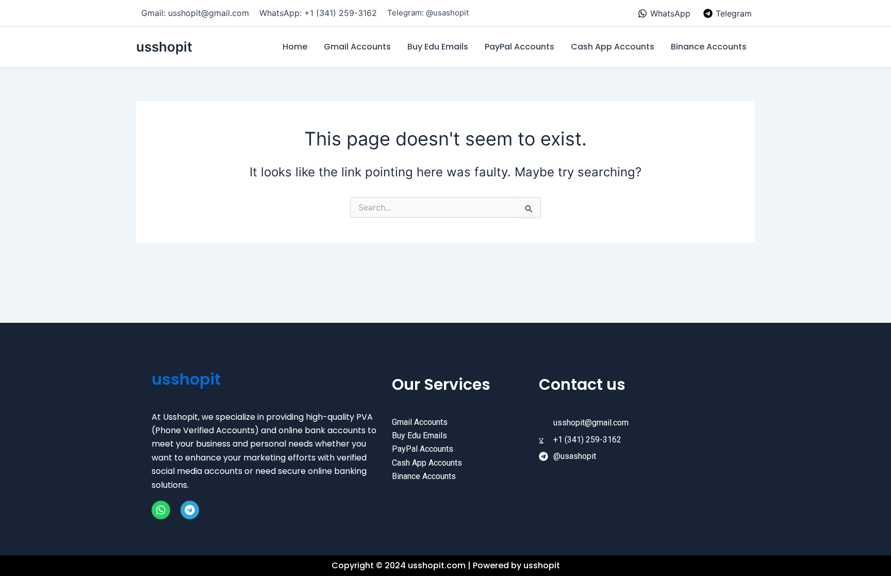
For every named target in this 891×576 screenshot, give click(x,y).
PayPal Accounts (519, 47)
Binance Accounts (709, 47)
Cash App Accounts (612, 47)
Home (295, 47)
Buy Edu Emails (437, 47)
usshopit (164, 47)
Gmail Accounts (357, 47)
